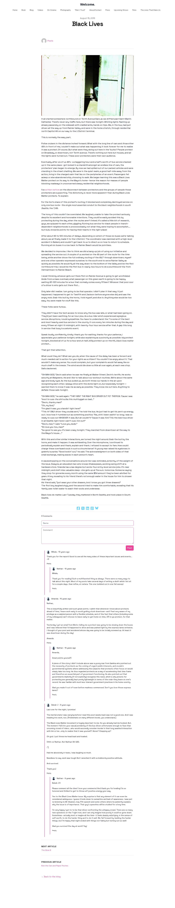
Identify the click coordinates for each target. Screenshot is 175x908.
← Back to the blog (50, 876)
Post (129, 548)
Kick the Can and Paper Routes (54, 865)
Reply (49, 563)
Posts (50, 40)
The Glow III (46, 850)
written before (52, 189)
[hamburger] (11, 4)
